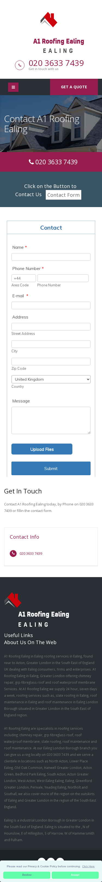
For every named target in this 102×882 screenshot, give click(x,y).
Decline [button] (27, 875)
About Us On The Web (30, 642)
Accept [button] (75, 875)
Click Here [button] (88, 866)
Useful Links (18, 635)
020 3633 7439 (56, 62)
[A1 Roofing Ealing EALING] (51, 19)
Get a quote (74, 86)
